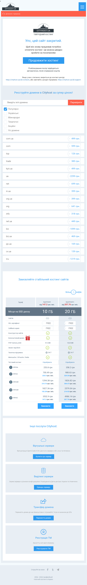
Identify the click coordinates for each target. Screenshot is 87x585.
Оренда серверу (43, 487)
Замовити (45, 406)
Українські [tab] (13, 113)
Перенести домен (43, 518)
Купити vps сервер (43, 456)
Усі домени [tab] (13, 130)
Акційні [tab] (11, 126)
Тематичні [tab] (13, 122)
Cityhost (47, 92)
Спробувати (47, 362)
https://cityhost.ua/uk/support (69, 80)
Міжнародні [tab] (14, 117)
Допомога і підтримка (13, 14)
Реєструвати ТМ (44, 549)
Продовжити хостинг (44, 60)
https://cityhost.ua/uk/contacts (18, 80)
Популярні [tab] (13, 109)
